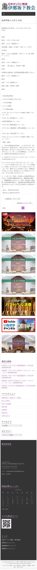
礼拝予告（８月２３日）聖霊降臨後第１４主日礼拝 (17, 365)
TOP (4, 565)
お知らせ (6, 192)
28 (27, 503)
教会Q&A (4, 413)
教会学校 (4, 407)
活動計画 (11, 192)
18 (12, 501)
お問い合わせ (6, 416)
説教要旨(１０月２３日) (25, 203)
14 (27, 499)
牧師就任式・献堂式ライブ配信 (11, 398)
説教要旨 (4, 410)
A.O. (5, 190)
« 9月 (3, 509)
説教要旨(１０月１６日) (12, 199)
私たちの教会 (6, 401)
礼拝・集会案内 (6, 404)
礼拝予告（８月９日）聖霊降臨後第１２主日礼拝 (17, 385)
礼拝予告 (17, 192)
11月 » (6, 509)
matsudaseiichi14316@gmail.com (15, 471)
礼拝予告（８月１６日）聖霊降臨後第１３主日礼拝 (17, 375)
